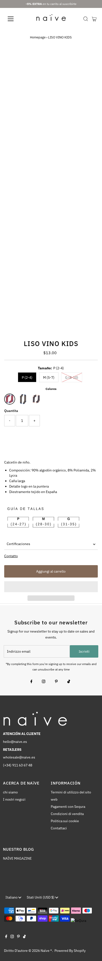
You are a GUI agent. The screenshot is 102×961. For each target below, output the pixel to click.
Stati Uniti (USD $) (41, 897)
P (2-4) (27, 377)
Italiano (11, 897)
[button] (51, 586)
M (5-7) (48, 377)
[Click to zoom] (89, 60)
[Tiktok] (68, 682)
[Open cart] (94, 19)
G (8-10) (71, 377)
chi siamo (10, 792)
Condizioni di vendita (67, 814)
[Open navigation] (15, 19)
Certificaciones (18, 544)
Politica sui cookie (65, 821)
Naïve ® (46, 950)
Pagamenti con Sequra (68, 806)
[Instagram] (44, 682)
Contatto (11, 556)
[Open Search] (85, 18)
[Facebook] (31, 682)
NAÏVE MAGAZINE (17, 858)
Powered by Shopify (70, 950)
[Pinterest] (56, 682)
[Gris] (36, 399)
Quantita (11, 410)
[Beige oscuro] (23, 399)
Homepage (38, 37)
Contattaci (59, 828)
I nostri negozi (14, 799)
